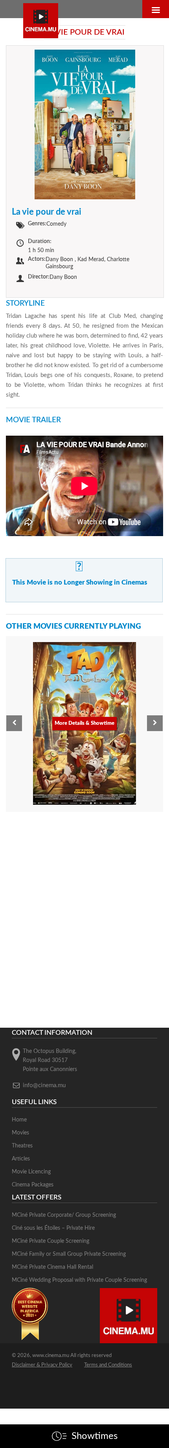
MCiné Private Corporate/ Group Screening (64, 1215)
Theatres (22, 1146)
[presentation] (14, 723)
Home (19, 1120)
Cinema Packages (32, 1185)
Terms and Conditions (108, 1365)
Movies (20, 1133)
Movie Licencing (31, 1172)
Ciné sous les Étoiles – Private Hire (53, 1228)
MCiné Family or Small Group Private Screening (69, 1254)
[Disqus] (84, 918)
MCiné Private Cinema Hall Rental (52, 1267)
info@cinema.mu (44, 1085)
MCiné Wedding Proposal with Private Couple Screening (79, 1280)
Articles (21, 1159)
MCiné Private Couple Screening (50, 1241)
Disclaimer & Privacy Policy (42, 1365)
